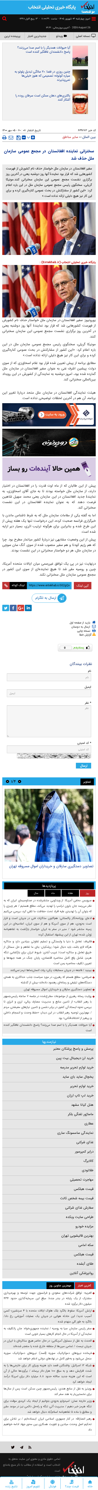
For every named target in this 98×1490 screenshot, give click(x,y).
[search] (5, 19)
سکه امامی (85, 1245)
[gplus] (20, 608)
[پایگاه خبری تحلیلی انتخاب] (87, 7)
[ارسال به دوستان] (11, 137)
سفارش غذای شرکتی (79, 1207)
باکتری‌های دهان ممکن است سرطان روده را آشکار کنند (42, 97)
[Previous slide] (19, 781)
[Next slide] (7, 781)
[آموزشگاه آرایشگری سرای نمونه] (49, 469)
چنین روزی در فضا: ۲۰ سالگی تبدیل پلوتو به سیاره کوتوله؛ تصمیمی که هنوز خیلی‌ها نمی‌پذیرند (42, 76)
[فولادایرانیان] (49, 414)
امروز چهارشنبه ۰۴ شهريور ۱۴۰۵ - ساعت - (64, 19)
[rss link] (30, 1447)
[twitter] (5, 608)
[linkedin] (28, 608)
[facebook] (13, 608)
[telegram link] (21, 1447)
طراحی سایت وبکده (79, 1217)
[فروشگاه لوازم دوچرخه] (49, 442)
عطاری (88, 1123)
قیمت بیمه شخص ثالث (76, 1198)
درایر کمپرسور (84, 1151)
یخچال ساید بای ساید (77, 1077)
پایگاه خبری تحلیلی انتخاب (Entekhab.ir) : (68, 262)
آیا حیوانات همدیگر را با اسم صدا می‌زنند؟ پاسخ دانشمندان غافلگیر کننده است (43, 50)
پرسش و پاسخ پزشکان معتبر (73, 1048)
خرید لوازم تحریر (81, 1086)
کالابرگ (88, 1161)
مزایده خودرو (84, 1226)
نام (89, 671)
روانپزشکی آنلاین (81, 1273)
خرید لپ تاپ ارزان (80, 1095)
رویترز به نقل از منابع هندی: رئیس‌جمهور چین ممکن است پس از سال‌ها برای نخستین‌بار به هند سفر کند (48, 1391)
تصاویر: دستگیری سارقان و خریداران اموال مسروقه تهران (51, 866)
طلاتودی (87, 1170)
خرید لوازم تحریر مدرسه (76, 1067)
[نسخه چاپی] (4, 137)
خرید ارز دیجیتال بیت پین (74, 1058)
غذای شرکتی (84, 1142)
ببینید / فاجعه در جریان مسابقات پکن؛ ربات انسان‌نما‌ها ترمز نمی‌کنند (51, 970)
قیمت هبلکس (83, 1189)
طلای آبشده (85, 1264)
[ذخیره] (18, 137)
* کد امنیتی (84, 743)
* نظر (88, 703)
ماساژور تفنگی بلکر (80, 1114)
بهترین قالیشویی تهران (77, 1235)
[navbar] (94, 18)
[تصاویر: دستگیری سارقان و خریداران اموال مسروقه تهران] (49, 825)
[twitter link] (12, 1447)
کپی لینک (83, 585)
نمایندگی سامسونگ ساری (75, 1133)
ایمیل (88, 687)
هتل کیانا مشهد (82, 1105)
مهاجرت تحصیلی (81, 1179)
